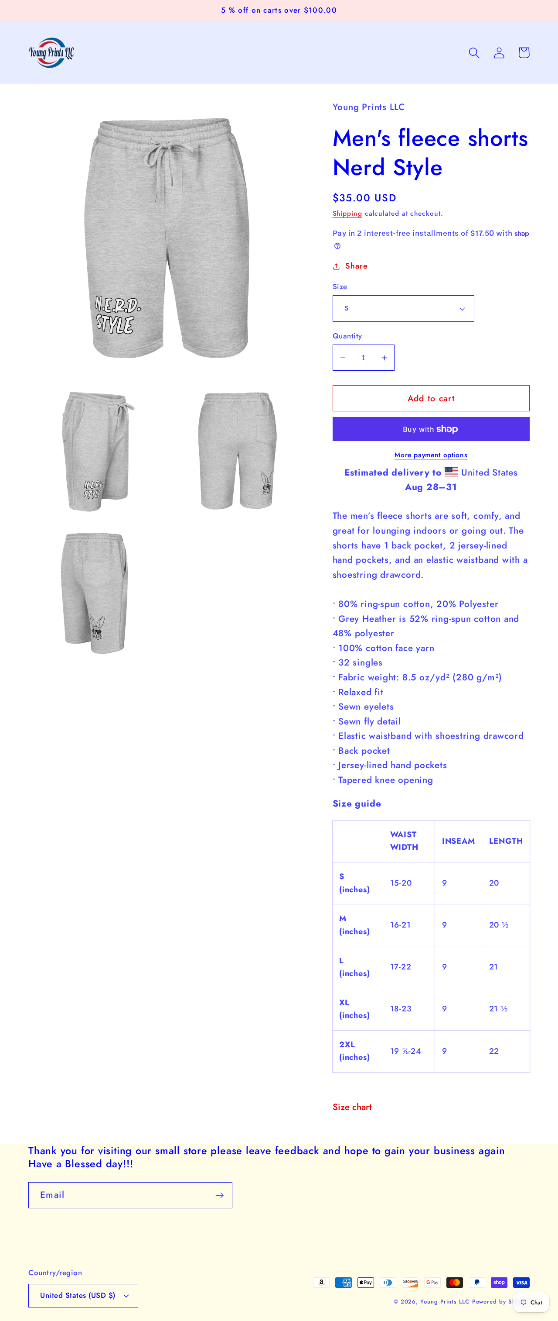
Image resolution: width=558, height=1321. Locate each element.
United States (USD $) (78, 1295)
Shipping (347, 213)
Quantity (347, 336)
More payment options (431, 455)
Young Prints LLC (445, 1301)
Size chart (352, 1107)
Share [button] (356, 266)
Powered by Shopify (501, 1301)
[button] (474, 52)
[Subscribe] (219, 1195)
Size (340, 287)
